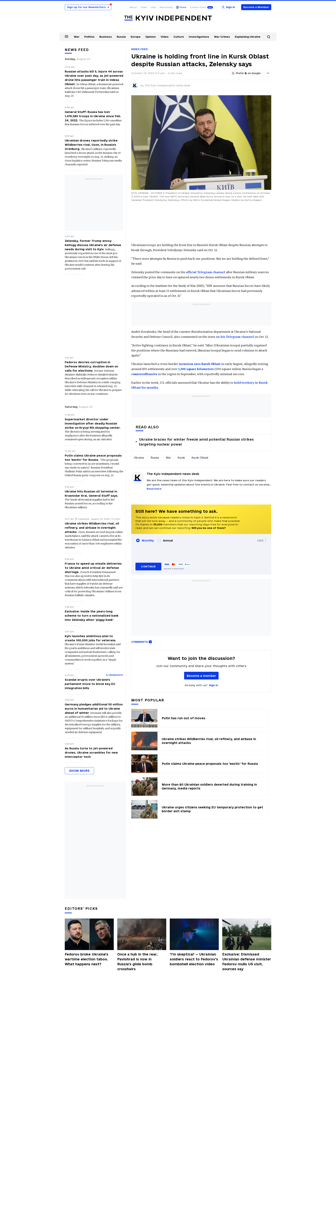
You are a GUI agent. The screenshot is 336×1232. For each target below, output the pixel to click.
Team (143, 7)
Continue (148, 566)
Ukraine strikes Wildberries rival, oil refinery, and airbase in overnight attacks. (92, 527)
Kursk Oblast (200, 457)
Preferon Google (248, 73)
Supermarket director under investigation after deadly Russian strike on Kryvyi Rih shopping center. (93, 423)
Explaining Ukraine (247, 36)
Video (165, 36)
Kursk (181, 457)
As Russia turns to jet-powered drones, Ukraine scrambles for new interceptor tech (91, 752)
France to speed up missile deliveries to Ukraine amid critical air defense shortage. (93, 568)
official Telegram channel (205, 272)
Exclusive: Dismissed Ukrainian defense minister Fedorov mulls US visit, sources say (246, 961)
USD (260, 540)
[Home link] (168, 18)
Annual (168, 540)
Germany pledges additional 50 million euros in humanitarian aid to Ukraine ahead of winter (94, 708)
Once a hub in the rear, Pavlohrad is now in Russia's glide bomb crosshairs (137, 961)
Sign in (213, 685)
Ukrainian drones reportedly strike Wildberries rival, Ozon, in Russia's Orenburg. (91, 144)
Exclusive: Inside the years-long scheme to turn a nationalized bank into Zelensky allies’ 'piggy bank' (91, 615)
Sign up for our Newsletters (88, 7)
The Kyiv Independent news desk (167, 85)
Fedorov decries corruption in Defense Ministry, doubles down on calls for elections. (91, 366)
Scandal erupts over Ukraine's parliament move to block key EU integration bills (90, 684)
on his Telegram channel (234, 337)
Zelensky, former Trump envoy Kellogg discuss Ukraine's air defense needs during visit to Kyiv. (93, 245)
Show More (79, 770)
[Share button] (267, 73)
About (133, 7)
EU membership (114, 675)
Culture (178, 36)
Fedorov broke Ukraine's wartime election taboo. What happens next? (86, 959)
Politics (89, 36)
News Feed (139, 49)
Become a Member (256, 7)
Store (183, 7)
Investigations (199, 36)
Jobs (153, 7)
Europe (136, 36)
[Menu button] (66, 36)
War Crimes (222, 36)
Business (105, 36)
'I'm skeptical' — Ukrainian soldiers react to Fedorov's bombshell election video (194, 959)
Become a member (201, 675)
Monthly (148, 540)
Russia (121, 36)
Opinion (150, 36)
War (76, 36)
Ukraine (139, 457)
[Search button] (268, 36)
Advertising (166, 7)
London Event (198, 7)
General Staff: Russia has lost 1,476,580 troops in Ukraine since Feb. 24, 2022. (93, 116)
